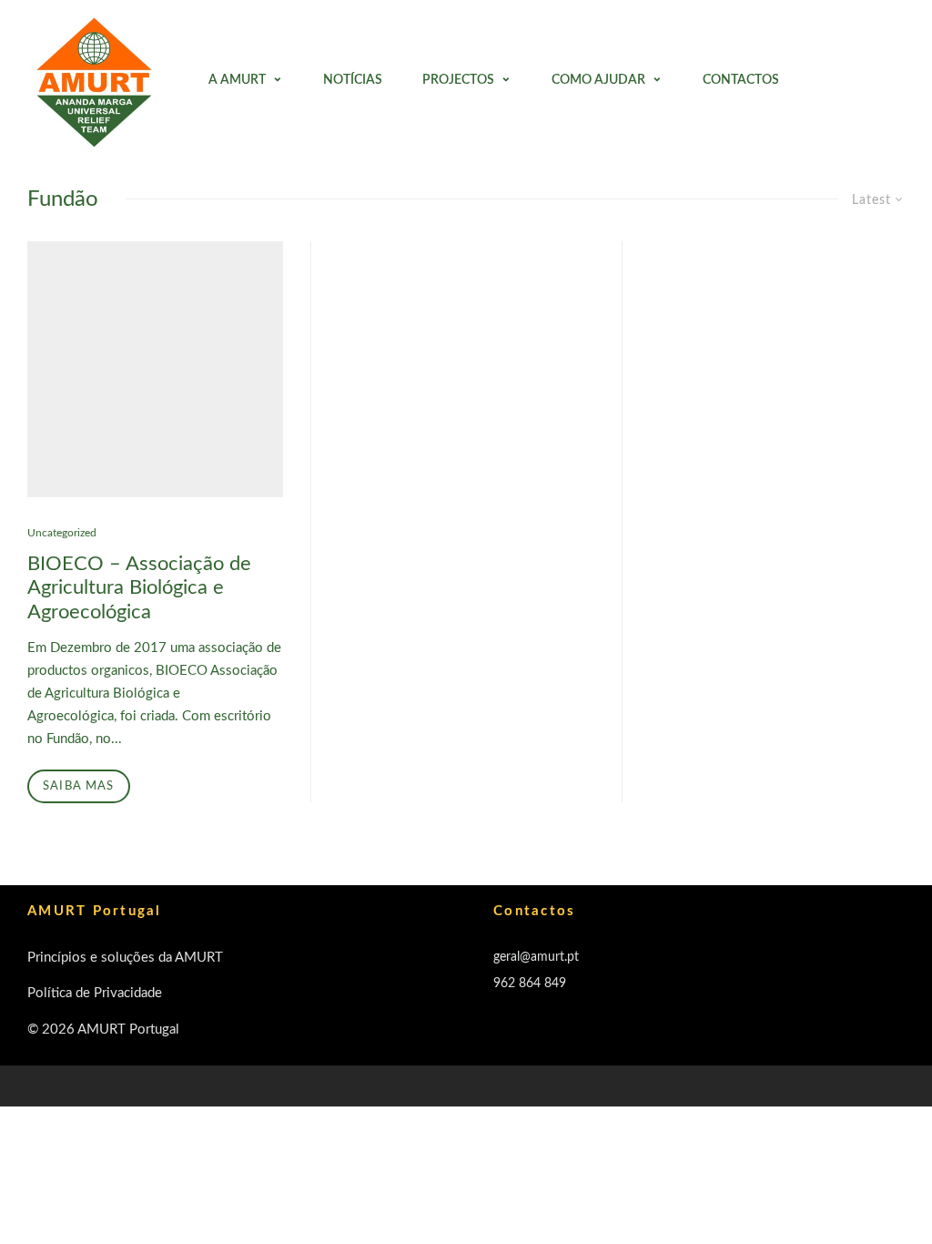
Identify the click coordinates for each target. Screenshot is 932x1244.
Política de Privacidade (94, 993)
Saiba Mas (79, 786)
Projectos (458, 80)
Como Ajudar (598, 80)
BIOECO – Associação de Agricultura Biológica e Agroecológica (139, 588)
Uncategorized (61, 532)
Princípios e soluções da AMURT (125, 957)
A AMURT (237, 80)
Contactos (741, 80)
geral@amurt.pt (536, 957)
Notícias (352, 80)
